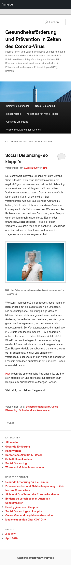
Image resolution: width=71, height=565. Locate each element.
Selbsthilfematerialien (18, 105)
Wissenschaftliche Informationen (23, 129)
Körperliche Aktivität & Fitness (42, 113)
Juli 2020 (10, 534)
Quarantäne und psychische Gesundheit (29, 515)
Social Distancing (45, 106)
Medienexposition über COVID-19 (25, 519)
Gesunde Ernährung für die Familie (27, 482)
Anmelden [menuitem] (8, 4)
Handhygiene (13, 113)
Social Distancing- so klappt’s (23, 511)
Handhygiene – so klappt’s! (21, 507)
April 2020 (11, 538)
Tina (45, 167)
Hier (7, 373)
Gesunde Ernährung (17, 121)
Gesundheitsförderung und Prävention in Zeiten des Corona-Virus (33, 38)
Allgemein (11, 442)
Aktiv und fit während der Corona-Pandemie (32, 494)
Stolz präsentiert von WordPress (35, 557)
